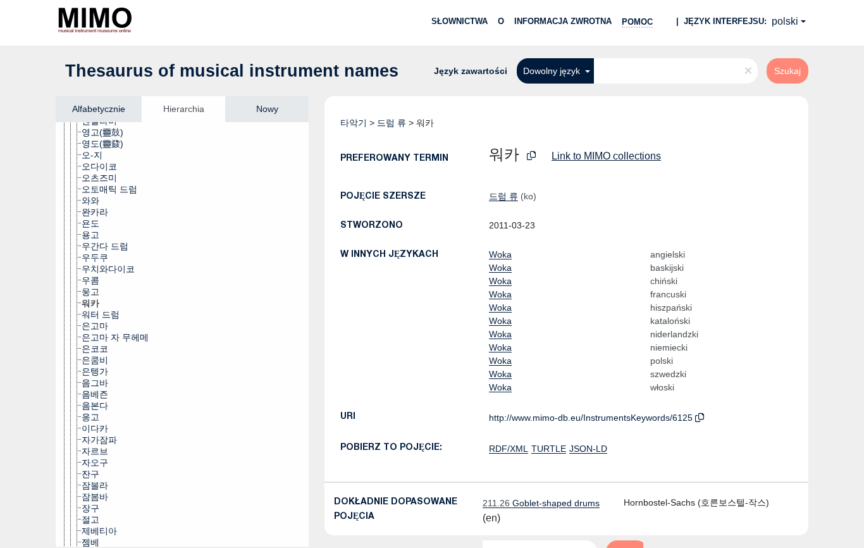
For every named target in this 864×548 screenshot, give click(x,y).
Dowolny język (553, 71)
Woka (500, 254)
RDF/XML (508, 449)
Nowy (267, 109)
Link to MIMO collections (606, 156)
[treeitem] (108, 132)
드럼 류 (391, 123)
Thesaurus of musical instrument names (231, 70)
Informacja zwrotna (563, 21)
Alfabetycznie (98, 109)
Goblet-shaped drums (541, 503)
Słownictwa (459, 21)
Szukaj (787, 71)
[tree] (182, 334)
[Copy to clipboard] (531, 156)
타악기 (353, 123)
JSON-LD (588, 449)
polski (785, 21)
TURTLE (548, 449)
